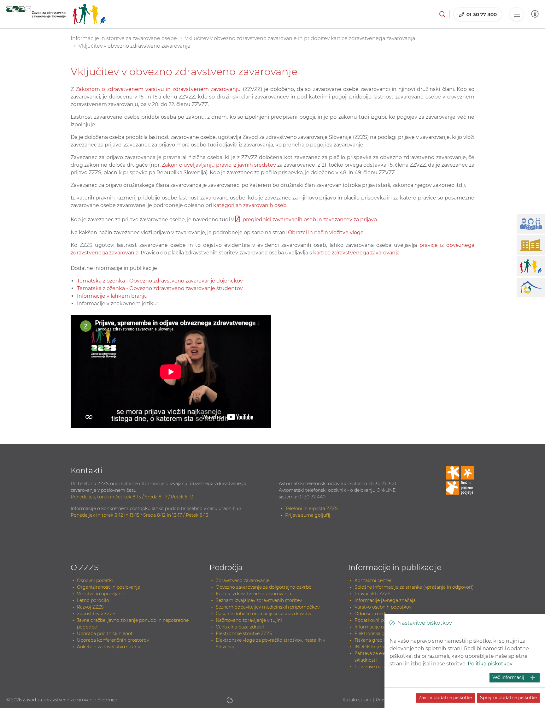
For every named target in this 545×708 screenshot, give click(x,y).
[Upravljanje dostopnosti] (535, 14)
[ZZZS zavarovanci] (56, 14)
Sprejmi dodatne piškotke (508, 697)
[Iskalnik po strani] (442, 14)
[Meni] (517, 14)
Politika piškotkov (490, 664)
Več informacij (508, 677)
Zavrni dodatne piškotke (445, 697)
